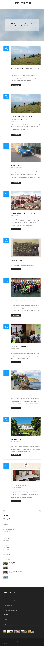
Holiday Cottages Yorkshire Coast (10, 600)
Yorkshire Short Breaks (13, 562)
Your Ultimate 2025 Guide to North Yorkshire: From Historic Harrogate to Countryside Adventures (24, 118)
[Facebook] (4, 519)
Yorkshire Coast (7, 554)
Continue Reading (15, 85)
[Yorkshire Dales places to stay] (22, 631)
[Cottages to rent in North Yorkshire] (18, 631)
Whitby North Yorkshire (16, 487)
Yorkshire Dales (7, 538)
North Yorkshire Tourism (19, 392)
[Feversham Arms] (29, 631)
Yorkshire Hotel (15, 441)
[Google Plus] (10, 519)
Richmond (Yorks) (16, 260)
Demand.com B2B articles (20, 81)
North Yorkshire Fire (8, 605)
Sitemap (6, 621)
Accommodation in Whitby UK (20, 485)
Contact (6, 619)
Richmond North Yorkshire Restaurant (11, 610)
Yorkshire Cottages (7, 533)
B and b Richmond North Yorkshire (15, 571)
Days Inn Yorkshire (17, 165)
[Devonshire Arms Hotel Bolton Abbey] (32, 631)
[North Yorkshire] (22, 2)
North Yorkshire (15, 215)
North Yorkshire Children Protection (23, 300)
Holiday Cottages (7, 549)
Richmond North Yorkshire (17, 167)
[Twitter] (7, 519)
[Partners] (4, 631)
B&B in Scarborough (8, 603)
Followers (14, 121)
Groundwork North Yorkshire (21, 346)
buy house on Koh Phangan (22, 177)
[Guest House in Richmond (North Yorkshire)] (11, 631)
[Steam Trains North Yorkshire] (15, 631)
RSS (5, 624)
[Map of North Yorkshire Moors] (8, 631)
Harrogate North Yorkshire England (23, 213)
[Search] (39, 511)
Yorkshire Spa (6, 540)
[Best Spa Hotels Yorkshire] (25, 631)
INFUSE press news (22, 131)
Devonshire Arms (7, 542)
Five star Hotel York (18, 439)
